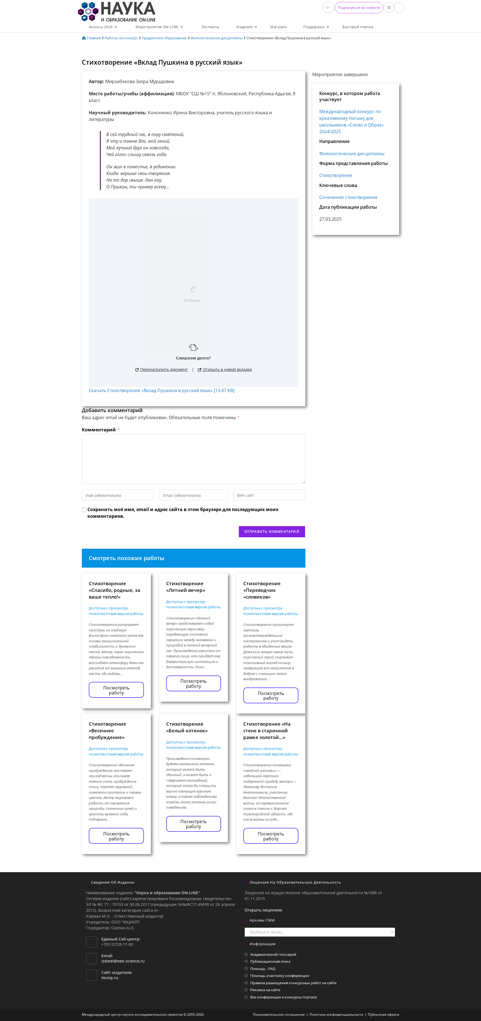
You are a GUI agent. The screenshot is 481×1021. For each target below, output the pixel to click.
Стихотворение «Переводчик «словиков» (262, 590)
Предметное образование (164, 37)
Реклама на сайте (265, 989)
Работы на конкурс (121, 37)
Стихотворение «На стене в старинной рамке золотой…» (267, 730)
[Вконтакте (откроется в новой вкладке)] (389, 7)
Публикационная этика (270, 961)
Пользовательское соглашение (279, 1014)
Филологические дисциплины (216, 37)
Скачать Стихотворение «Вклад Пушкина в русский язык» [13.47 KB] (161, 390)
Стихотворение (335, 175)
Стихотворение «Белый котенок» (187, 727)
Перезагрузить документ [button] (163, 369)
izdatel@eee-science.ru (123, 961)
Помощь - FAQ (262, 968)
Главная (93, 37)
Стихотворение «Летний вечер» (185, 586)
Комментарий (100, 430)
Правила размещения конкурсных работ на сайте (293, 982)
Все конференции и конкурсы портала (283, 997)
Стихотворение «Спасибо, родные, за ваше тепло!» (114, 590)
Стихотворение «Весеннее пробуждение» (107, 730)
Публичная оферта (383, 1014)
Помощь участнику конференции (279, 975)
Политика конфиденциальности (336, 1014)
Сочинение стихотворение (348, 197)
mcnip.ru (109, 977)
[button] (359, 7)
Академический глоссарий (273, 954)
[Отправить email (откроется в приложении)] (399, 7)
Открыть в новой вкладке (227, 369)
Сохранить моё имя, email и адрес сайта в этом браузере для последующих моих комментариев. (182, 512)
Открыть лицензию (263, 910)
